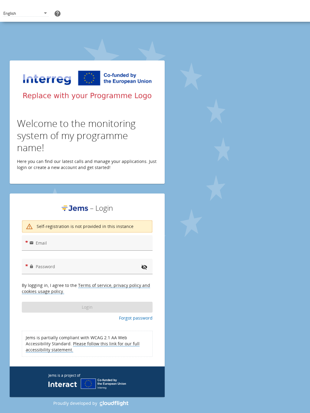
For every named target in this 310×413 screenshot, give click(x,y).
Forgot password (136, 318)
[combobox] (25, 13)
